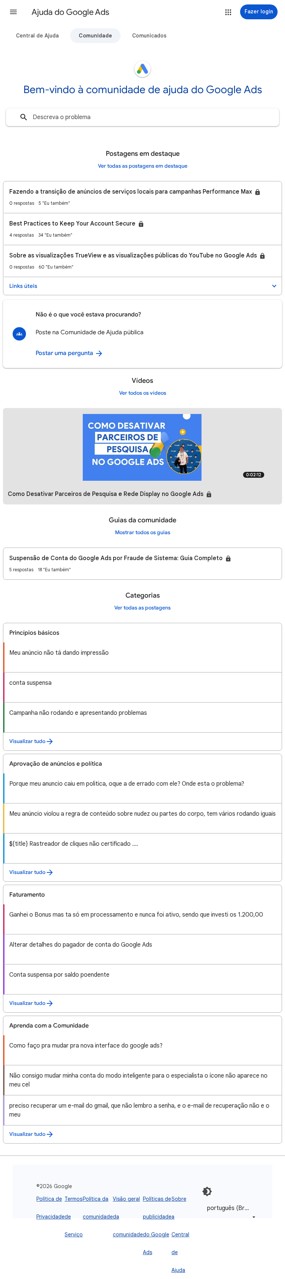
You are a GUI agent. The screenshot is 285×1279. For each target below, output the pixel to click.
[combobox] (142, 117)
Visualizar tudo (27, 741)
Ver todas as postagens (142, 608)
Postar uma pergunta (65, 353)
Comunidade (95, 35)
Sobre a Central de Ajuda (180, 1234)
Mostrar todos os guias (142, 532)
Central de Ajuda (37, 35)
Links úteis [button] (23, 286)
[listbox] (230, 1212)
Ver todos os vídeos (142, 393)
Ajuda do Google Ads (70, 12)
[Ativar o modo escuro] (207, 1191)
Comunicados (149, 35)
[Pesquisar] (24, 117)
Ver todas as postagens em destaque (142, 166)
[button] (13, 12)
